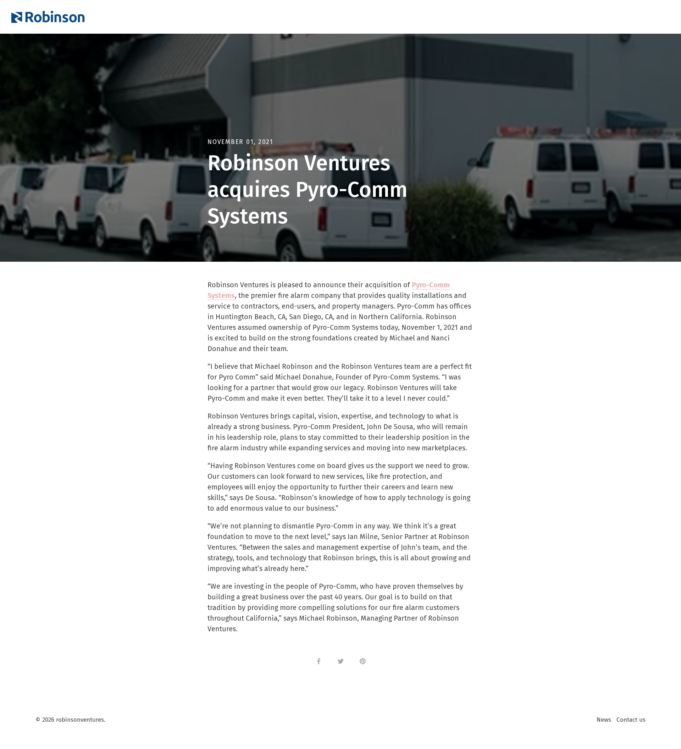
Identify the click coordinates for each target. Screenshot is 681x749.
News (604, 719)
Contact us (631, 719)
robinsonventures (80, 719)
